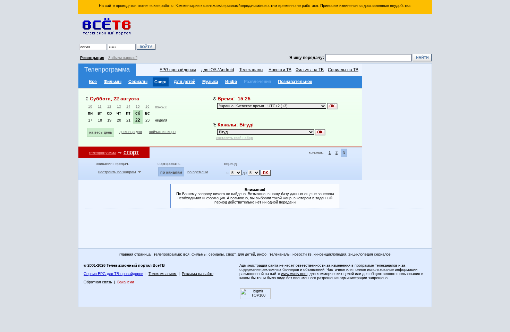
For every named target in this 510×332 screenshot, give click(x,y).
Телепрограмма (107, 69)
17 (90, 120)
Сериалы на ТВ (343, 69)
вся (186, 254)
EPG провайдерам (178, 69)
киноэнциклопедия (330, 254)
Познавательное (295, 81)
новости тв (302, 254)
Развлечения (257, 81)
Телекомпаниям (162, 274)
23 (147, 120)
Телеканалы (251, 69)
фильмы (199, 254)
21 (128, 120)
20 (119, 120)
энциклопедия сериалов (369, 254)
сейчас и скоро (162, 132)
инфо (261, 254)
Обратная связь (98, 282)
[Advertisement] (295, 34)
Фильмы (112, 81)
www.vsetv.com (294, 274)
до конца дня (130, 132)
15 (138, 106)
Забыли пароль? (122, 58)
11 (100, 106)
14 (128, 106)
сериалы (216, 254)
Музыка (210, 81)
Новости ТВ (280, 69)
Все (93, 81)
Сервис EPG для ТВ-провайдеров (113, 274)
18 (100, 120)
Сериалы (137, 81)
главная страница (135, 254)
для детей (246, 254)
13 (119, 106)
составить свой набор (234, 138)
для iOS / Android (217, 69)
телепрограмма (102, 153)
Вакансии (125, 282)
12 (109, 106)
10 (90, 106)
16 (147, 106)
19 (109, 120)
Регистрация (92, 58)
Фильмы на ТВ (310, 69)
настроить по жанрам (117, 172)
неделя (161, 106)
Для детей (184, 81)
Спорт (160, 82)
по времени (197, 172)
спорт (231, 254)
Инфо (231, 81)
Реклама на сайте (197, 274)
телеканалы (280, 254)
